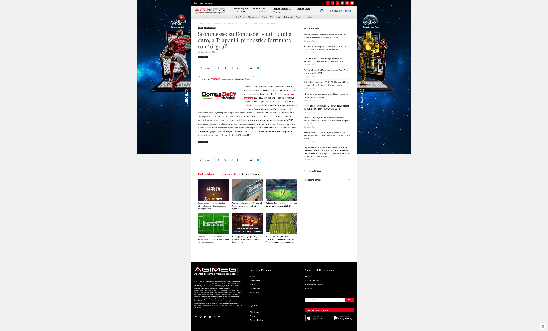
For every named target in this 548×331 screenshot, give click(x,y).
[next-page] (204, 248)
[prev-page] (199, 248)
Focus (208, 23)
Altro (310, 17)
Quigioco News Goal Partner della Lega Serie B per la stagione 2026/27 (326, 71)
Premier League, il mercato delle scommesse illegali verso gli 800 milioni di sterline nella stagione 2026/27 (327, 121)
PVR (272, 17)
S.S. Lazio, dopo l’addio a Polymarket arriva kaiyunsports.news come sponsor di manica (323, 60)
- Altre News (249, 174)
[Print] (251, 68)
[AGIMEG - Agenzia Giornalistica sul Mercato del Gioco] (209, 11)
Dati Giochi (240, 17)
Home (200, 23)
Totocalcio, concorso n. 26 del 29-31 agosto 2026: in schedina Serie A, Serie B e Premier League (213, 239)
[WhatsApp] (231, 68)
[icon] (315, 320)
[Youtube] (352, 3)
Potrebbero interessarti (217, 174)
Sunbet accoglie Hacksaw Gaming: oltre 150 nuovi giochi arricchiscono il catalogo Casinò (212, 206)
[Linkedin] (337, 3)
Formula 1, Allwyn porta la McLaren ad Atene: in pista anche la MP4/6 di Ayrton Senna (247, 206)
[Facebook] (328, 3)
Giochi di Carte (210, 28)
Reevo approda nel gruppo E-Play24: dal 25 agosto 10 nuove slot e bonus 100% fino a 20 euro (247, 239)
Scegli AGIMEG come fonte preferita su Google (228, 79)
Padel (278, 17)
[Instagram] (332, 3)
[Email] (244, 68)
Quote (298, 17)
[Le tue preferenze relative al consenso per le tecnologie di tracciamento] (543, 326)
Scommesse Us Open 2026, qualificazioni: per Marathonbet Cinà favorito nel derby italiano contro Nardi (281, 239)
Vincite (264, 17)
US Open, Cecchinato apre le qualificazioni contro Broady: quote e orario (326, 95)
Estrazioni (288, 17)
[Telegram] (342, 3)
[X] (347, 3)
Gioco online (253, 17)
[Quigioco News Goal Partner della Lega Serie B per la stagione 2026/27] (281, 190)
